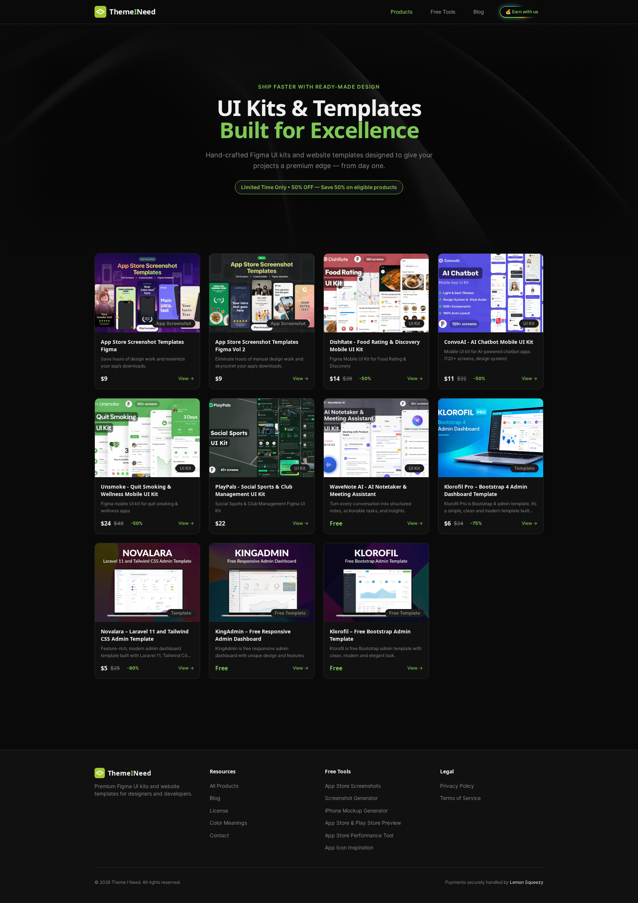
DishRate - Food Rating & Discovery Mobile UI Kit (375, 345)
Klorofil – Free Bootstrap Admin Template (370, 635)
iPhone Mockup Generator (356, 810)
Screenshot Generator (351, 798)
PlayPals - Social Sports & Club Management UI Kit (253, 490)
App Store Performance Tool (359, 835)
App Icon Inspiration (349, 847)
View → (186, 378)
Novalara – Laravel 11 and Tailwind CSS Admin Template (145, 635)
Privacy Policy (457, 786)
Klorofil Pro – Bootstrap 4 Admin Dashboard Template (485, 490)
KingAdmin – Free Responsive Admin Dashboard (253, 635)
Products (402, 11)
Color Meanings (228, 823)
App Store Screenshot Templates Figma (142, 345)
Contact (219, 835)
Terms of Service (460, 798)
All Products (224, 786)
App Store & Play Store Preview (363, 823)
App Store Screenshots (353, 786)
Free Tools (443, 11)
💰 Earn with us (521, 11)
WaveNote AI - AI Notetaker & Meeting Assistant (368, 490)
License (219, 810)
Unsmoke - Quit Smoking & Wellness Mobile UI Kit (136, 490)
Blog (478, 11)
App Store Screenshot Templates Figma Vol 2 (256, 345)
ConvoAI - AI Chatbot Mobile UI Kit (488, 341)
